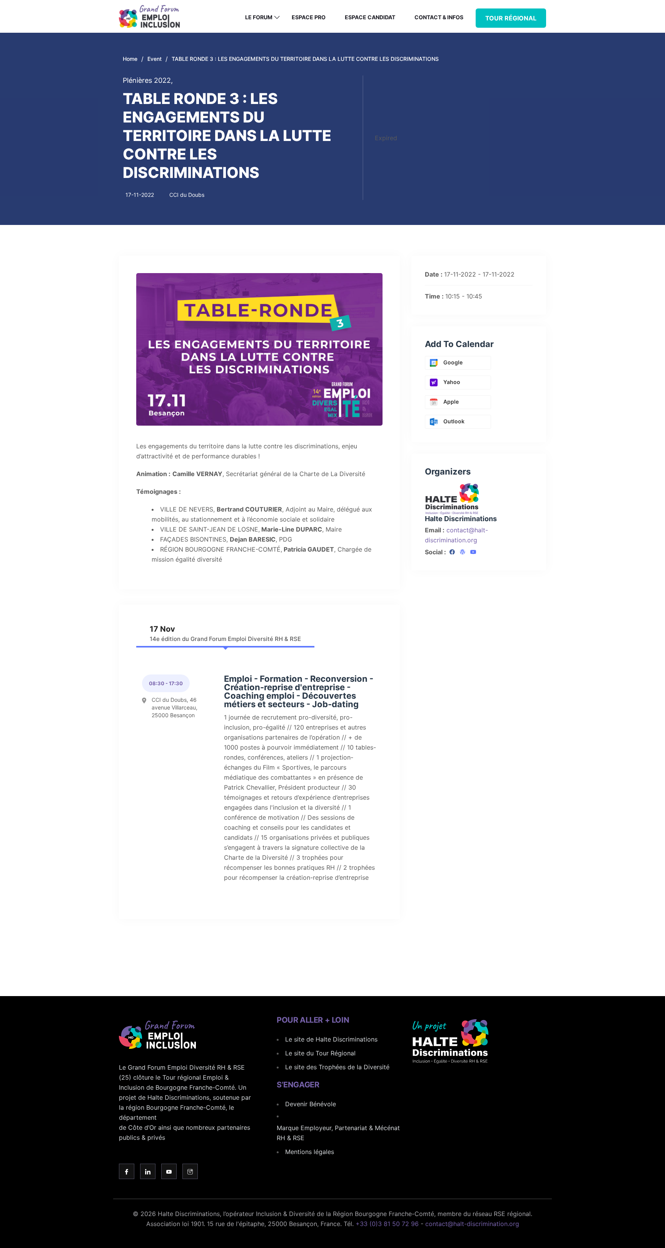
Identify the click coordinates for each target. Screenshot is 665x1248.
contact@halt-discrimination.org (472, 1224)
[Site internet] (462, 552)
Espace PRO (309, 17)
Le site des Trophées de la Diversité (337, 1067)
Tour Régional (510, 18)
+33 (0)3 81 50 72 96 (387, 1224)
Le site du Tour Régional (320, 1053)
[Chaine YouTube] (473, 552)
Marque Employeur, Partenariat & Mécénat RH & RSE (338, 1133)
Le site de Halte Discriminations (331, 1039)
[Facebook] (452, 552)
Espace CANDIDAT (370, 17)
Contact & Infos (438, 17)
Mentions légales (309, 1152)
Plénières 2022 (148, 80)
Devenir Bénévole (310, 1104)
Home (130, 58)
